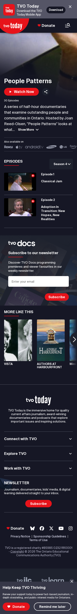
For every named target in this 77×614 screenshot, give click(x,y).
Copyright (17, 551)
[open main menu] (67, 26)
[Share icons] (45, 91)
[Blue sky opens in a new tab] (32, 528)
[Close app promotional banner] (70, 6)
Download (56, 9)
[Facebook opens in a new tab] (42, 528)
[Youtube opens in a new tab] (61, 528)
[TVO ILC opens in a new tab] (24, 581)
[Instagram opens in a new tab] (70, 528)
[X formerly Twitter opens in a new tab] (51, 528)
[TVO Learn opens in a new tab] (53, 581)
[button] (21, 92)
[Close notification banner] (71, 581)
